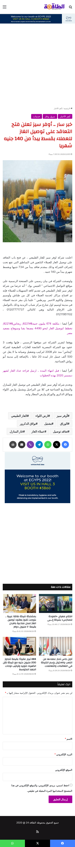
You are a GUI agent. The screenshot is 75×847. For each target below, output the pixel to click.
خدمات (36, 116)
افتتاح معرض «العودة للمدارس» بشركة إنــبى (59, 618)
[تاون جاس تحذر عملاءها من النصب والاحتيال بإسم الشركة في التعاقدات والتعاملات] (55, 646)
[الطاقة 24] (51, 7)
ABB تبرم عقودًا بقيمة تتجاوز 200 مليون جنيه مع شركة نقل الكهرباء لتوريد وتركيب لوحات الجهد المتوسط (19, 664)
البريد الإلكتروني (63, 754)
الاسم (68, 739)
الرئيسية (67, 108)
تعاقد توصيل (60, 431)
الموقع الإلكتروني (63, 770)
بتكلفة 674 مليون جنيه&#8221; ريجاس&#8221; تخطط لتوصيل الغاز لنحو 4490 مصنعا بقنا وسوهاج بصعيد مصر (37, 328)
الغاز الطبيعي (19, 416)
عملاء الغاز (37, 431)
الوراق (64, 423)
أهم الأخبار (58, 108)
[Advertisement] (37, 67)
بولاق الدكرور (28, 423)
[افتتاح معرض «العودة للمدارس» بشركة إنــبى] (55, 603)
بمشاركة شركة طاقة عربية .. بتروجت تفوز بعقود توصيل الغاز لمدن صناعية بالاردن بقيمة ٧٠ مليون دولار (20, 621)
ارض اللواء (41, 416)
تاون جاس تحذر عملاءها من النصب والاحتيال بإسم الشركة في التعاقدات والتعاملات (56, 662)
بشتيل (48, 423)
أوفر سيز (62, 416)
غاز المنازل (16, 431)
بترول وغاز (50, 116)
